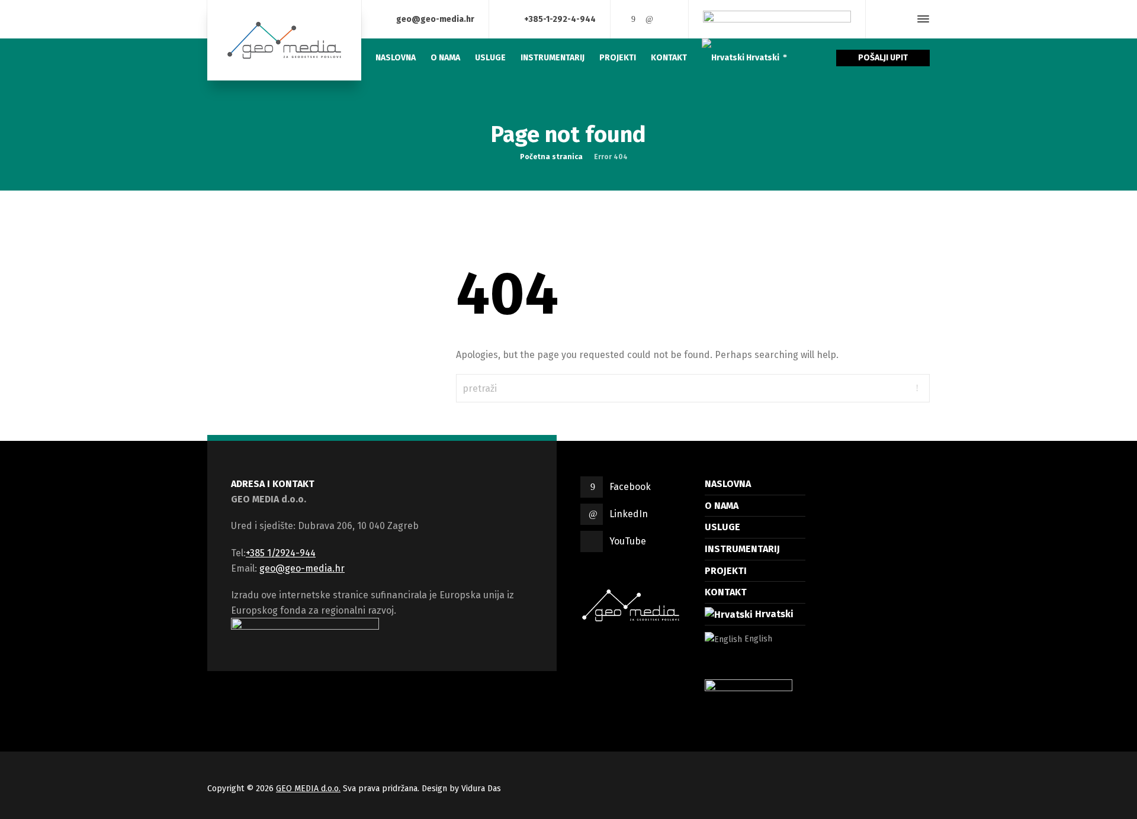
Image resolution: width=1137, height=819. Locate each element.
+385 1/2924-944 (281, 553)
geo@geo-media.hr (435, 19)
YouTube (627, 541)
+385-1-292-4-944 (560, 19)
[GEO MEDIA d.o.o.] (284, 40)
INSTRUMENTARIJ (742, 548)
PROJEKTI (726, 570)
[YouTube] (666, 19)
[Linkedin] (650, 19)
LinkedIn (628, 514)
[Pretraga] (902, 19)
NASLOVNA (728, 483)
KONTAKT (726, 592)
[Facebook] (633, 19)
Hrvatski (773, 614)
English (757, 639)
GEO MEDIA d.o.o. (308, 788)
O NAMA (721, 505)
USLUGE (722, 527)
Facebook (630, 486)
